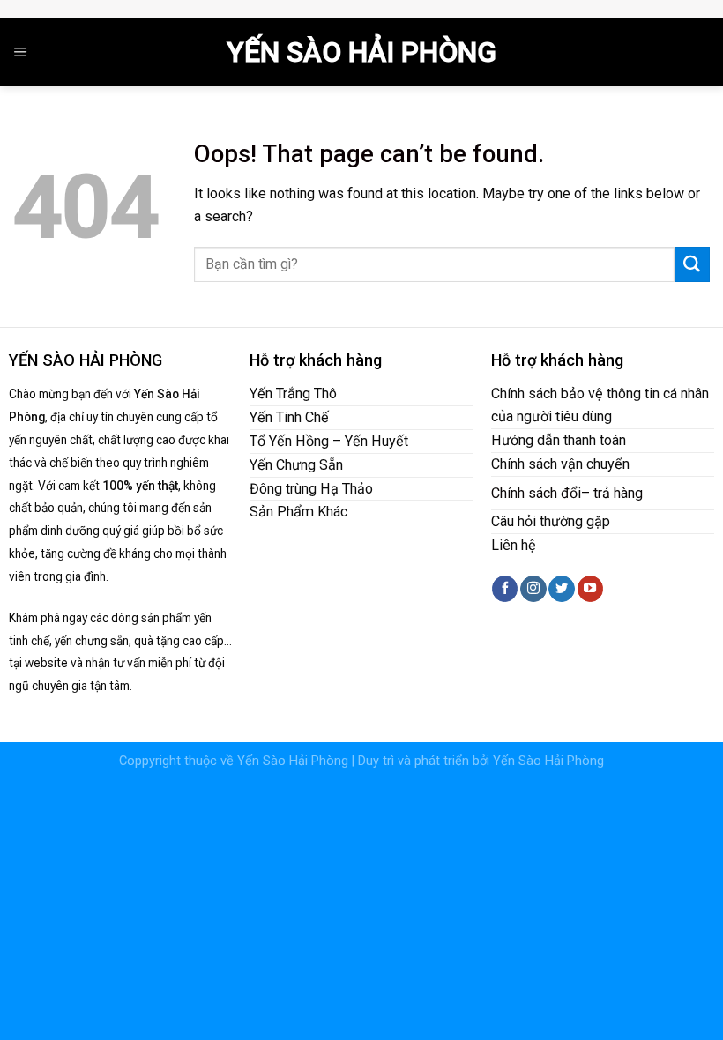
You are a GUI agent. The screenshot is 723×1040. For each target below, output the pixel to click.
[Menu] (20, 52)
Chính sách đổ (534, 493)
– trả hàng (612, 493)
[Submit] (692, 264)
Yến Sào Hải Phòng (361, 52)
